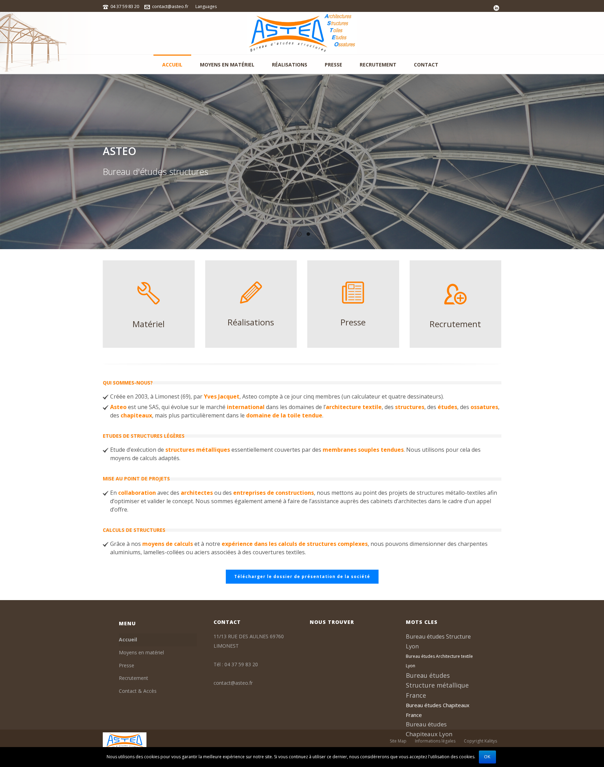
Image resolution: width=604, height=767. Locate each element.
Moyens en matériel (141, 652)
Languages (206, 6)
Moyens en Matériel (227, 64)
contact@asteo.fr (170, 6)
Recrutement (378, 64)
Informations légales (435, 741)
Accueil (172, 64)
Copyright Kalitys (480, 741)
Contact (426, 64)
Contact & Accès (138, 691)
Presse (333, 64)
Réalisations (289, 64)
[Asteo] (302, 33)
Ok (487, 756)
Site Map (398, 741)
